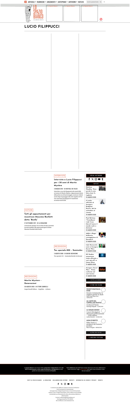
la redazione (43, 223)
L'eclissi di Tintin (92, 305)
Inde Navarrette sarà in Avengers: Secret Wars (92, 247)
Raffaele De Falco (71, 189)
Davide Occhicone (72, 253)
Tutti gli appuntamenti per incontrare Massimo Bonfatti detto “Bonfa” (38, 217)
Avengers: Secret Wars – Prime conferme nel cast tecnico (92, 270)
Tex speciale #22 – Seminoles (68, 250)
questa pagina (83, 369)
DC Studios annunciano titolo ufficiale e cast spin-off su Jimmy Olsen (92, 258)
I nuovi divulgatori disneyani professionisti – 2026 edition (95, 313)
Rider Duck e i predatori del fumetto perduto (94, 324)
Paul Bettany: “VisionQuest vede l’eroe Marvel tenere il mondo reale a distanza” (91, 223)
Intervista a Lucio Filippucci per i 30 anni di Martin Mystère (68, 183)
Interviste (60, 176)
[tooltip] (89, 179)
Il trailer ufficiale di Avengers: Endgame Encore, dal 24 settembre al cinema (91, 206)
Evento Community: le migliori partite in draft (94, 294)
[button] (100, 1)
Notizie (28, 210)
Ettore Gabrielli (42, 286)
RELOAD (101, 19)
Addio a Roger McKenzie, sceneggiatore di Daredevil (92, 236)
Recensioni (60, 246)
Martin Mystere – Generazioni (33, 281)
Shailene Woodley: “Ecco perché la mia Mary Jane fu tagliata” (91, 191)
